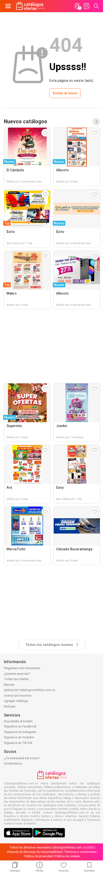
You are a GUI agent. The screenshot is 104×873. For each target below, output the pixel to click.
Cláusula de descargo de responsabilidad (34, 852)
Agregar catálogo (16, 701)
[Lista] (86, 6)
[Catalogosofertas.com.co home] (30, 6)
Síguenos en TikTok (18, 743)
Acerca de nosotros (17, 695)
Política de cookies (67, 856)
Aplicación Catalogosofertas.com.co (29, 690)
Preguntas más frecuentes (22, 668)
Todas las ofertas (16, 679)
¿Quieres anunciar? (17, 673)
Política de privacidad (38, 856)
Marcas (9, 684)
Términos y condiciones (80, 852)
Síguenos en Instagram (20, 732)
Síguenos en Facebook (20, 726)
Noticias (9, 706)
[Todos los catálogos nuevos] (96, 121)
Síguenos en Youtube (19, 737)
